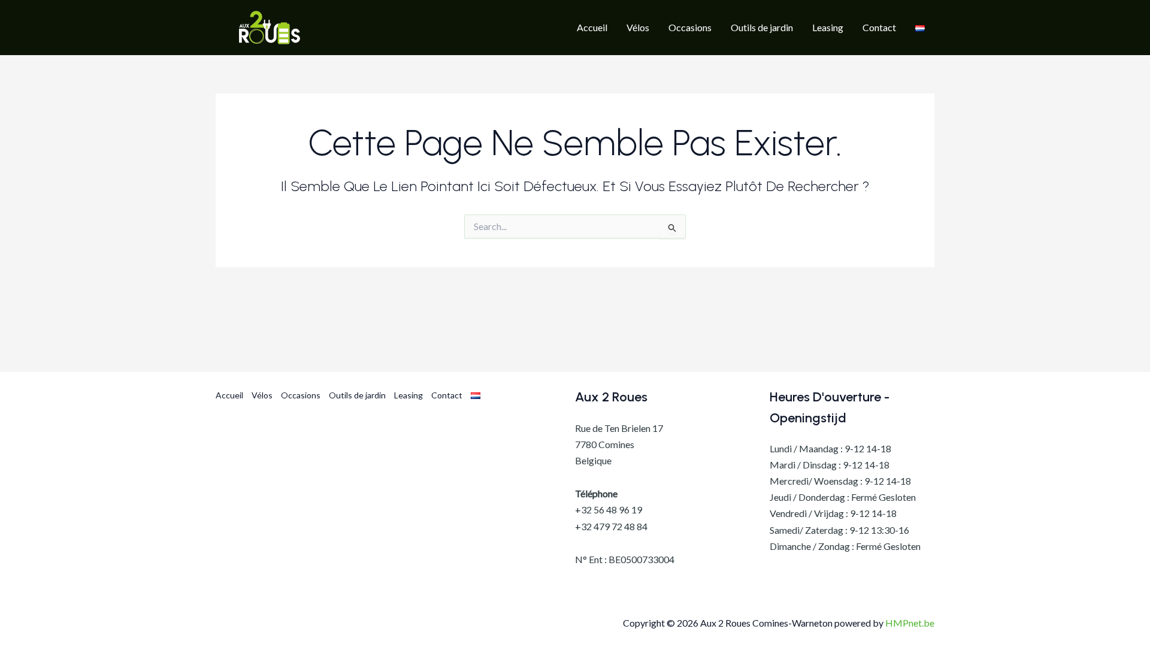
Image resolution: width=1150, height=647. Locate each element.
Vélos (262, 395)
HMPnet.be (909, 622)
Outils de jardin (357, 395)
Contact (446, 395)
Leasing (408, 395)
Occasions (300, 395)
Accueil (229, 395)
